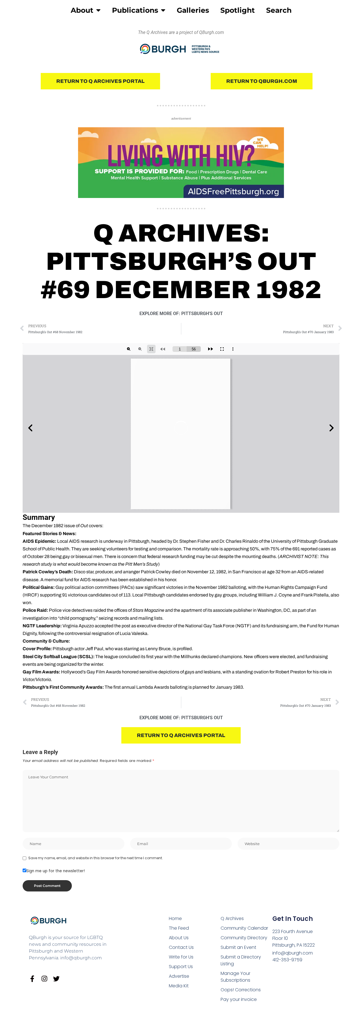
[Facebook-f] (32, 978)
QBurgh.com (211, 32)
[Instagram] (44, 978)
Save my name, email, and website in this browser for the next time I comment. (95, 858)
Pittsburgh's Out (202, 313)
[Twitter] (56, 978)
